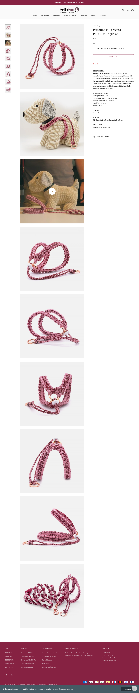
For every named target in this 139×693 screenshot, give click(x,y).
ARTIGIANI (83, 16)
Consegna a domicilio (49, 667)
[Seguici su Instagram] (12, 675)
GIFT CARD (56, 16)
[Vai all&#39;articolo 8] (8, 82)
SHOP (35, 16)
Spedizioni (45, 663)
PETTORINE (9, 660)
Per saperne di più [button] (66, 689)
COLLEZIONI (45, 16)
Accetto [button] (128, 689)
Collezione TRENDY (27, 656)
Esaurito (113, 57)
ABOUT (93, 16)
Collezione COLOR (27, 667)
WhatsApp (113, 658)
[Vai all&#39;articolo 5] (8, 59)
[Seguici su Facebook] (6, 675)
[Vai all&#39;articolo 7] (8, 74)
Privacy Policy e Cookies (50, 653)
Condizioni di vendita (49, 656)
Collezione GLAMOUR (28, 660)
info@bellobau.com (109, 660)
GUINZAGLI (9, 656)
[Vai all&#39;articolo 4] (8, 51)
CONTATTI (103, 16)
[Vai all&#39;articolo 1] (8, 27)
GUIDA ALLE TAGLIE (70, 16)
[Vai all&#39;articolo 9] (8, 90)
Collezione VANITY (27, 663)
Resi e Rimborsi (47, 660)
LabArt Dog (96, 26)
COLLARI (8, 653)
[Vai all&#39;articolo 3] (8, 43)
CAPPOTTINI (9, 663)
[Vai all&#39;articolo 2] (8, 35)
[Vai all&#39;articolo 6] (8, 66)
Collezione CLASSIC (27, 653)
